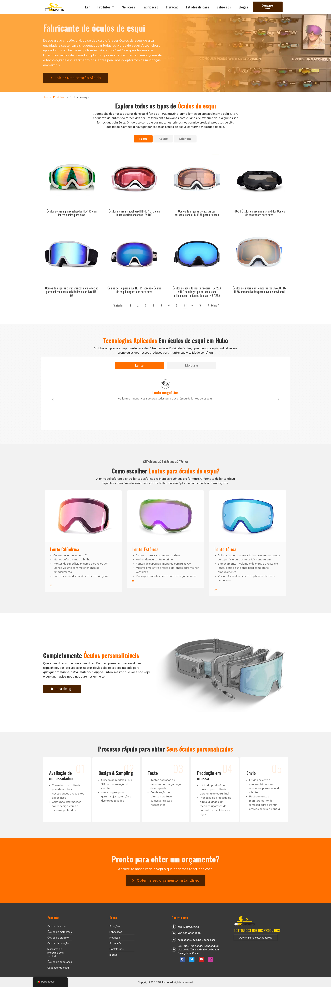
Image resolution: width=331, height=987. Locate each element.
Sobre (113, 917)
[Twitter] (191, 959)
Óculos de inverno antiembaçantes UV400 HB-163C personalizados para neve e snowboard (259, 290)
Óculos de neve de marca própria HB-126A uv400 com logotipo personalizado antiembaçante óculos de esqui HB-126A (197, 292)
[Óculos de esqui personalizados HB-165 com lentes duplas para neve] (72, 177)
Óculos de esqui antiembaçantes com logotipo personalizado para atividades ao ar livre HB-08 (71, 292)
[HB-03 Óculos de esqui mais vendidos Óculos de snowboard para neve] (259, 177)
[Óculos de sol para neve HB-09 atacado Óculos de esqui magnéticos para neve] (134, 254)
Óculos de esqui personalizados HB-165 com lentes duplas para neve (72, 213)
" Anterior (118, 305)
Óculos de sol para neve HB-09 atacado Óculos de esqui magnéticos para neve (134, 290)
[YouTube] (201, 959)
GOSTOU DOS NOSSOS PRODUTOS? (257, 930)
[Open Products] (113, 6)
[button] (52, 399)
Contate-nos (180, 917)
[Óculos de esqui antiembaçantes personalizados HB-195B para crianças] (196, 177)
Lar (46, 97)
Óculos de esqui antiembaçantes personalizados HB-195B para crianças (197, 213)
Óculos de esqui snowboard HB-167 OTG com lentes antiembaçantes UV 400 (134, 213)
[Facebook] (182, 959)
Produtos (58, 97)
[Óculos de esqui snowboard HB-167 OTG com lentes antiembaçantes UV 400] (134, 177)
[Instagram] (210, 959)
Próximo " (213, 305)
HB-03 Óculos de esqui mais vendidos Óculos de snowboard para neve (259, 213)
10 (200, 305)
